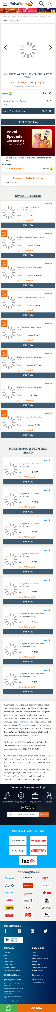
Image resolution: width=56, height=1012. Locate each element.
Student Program (37, 970)
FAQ (5, 958)
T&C (5, 105)
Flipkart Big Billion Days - (13, 988)
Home (34, 952)
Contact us (37, 975)
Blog (5, 955)
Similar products (28, 196)
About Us (7, 952)
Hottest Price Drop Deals (39, 967)
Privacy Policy (8, 964)
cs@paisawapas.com (38, 982)
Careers (34, 961)
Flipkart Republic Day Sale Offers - (12, 992)
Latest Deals (36, 964)
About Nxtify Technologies (12, 970)
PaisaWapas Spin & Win (11, 1001)
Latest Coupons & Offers (40, 958)
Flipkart (42, 82)
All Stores (35, 955)
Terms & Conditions (10, 967)
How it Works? (8, 961)
